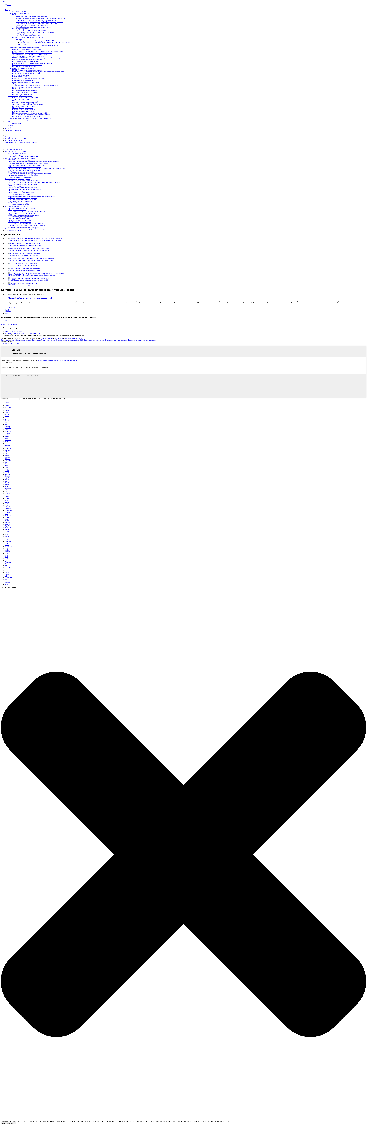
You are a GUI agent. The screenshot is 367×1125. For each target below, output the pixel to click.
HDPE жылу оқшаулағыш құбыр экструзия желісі (32, 25)
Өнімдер (7, 10)
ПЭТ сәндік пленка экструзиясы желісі (25, 61)
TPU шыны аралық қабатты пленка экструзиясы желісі (30, 54)
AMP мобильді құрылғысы (73, 338)
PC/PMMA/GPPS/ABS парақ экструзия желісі (27, 77)
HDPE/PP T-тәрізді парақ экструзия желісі (25, 89)
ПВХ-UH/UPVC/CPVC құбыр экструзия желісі (31, 30)
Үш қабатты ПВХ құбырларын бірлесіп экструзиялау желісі (35, 32)
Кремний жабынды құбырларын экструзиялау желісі (33, 27)
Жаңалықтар (9, 128)
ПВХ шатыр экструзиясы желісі (22, 94)
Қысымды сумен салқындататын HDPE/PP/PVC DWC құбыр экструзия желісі (45, 46)
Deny (8, 1123)
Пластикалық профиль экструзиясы (20, 96)
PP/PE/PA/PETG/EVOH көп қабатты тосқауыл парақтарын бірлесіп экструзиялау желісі (40, 58)
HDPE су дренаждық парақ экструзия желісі (26, 87)
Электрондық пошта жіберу (10, 343)
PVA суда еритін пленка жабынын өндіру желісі (27, 59)
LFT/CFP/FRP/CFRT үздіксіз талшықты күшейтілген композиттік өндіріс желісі (38, 72)
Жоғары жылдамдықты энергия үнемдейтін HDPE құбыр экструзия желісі (40, 18)
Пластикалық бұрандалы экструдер (43, 340)
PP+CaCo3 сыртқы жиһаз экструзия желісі (26, 97)
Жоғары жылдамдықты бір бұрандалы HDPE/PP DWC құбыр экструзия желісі (45, 41)
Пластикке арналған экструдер (94, 340)
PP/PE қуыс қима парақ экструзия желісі (25, 82)
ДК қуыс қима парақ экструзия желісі (24, 84)
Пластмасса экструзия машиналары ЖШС (69, 340)
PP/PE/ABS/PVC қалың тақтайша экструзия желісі (28, 78)
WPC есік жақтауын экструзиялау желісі (25, 103)
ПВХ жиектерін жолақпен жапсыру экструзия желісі (29, 113)
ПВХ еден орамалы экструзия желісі (24, 66)
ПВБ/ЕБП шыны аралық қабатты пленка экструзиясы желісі (32, 53)
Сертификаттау (13, 127)
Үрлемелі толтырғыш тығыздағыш (19, 120)
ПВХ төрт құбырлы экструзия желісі (28, 35)
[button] (183, 855)
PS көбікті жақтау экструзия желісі (23, 111)
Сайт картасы (58, 338)
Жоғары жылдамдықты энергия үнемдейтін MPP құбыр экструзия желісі (39, 22)
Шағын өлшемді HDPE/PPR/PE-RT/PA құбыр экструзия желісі (36, 23)
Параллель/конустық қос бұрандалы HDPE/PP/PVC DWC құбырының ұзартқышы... (35, 240)
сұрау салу (11, 307)
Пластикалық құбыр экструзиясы (19, 13)
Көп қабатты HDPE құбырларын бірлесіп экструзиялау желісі (36, 20)
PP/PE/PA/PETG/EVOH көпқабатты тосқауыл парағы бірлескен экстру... (32, 275)
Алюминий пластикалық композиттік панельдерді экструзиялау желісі (35, 85)
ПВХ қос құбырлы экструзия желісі (27, 34)
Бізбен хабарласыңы (11, 132)
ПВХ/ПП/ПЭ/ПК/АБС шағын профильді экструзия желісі (31, 115)
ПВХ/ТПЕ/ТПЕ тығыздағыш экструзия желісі (27, 116)
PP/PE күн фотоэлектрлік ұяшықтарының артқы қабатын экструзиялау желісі (37, 51)
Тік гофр (19, 39)
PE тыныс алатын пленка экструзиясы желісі (27, 65)
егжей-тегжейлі (20, 307)
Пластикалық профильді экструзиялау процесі (16, 340)
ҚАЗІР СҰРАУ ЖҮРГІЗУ (9, 324)
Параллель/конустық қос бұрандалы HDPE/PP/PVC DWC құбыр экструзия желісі (46, 42)
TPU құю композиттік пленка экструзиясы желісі (28, 56)
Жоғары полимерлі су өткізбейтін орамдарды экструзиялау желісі (33, 63)
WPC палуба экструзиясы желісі (22, 108)
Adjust (13, 1123)
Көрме (10, 125)
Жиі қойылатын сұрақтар (13, 130)
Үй (6, 8)
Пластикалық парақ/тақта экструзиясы (21, 68)
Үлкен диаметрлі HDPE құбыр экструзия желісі (31, 16)
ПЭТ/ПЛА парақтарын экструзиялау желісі (26, 73)
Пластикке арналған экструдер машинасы (142, 340)
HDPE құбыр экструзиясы (20, 15)
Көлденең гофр (21, 44)
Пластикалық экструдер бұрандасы (116, 340)
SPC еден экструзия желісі (20, 99)
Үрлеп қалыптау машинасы (17, 11)
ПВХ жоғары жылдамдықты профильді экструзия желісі (30, 101)
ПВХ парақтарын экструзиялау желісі (24, 90)
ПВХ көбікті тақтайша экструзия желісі (25, 92)
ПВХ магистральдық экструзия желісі (24, 106)
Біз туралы (8, 121)
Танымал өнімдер (47, 338)
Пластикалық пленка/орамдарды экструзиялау (23, 47)
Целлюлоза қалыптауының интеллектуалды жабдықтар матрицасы (30, 118)
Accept (3, 1123)
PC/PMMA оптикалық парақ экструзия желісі (27, 70)
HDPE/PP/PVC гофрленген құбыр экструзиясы (27, 37)
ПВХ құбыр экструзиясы (20, 29)
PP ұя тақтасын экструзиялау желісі (23, 80)
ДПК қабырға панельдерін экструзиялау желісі (27, 104)
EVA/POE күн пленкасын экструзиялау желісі (27, 49)
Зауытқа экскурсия (14, 123)
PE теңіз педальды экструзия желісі (23, 109)
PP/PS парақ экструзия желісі (21, 75)
